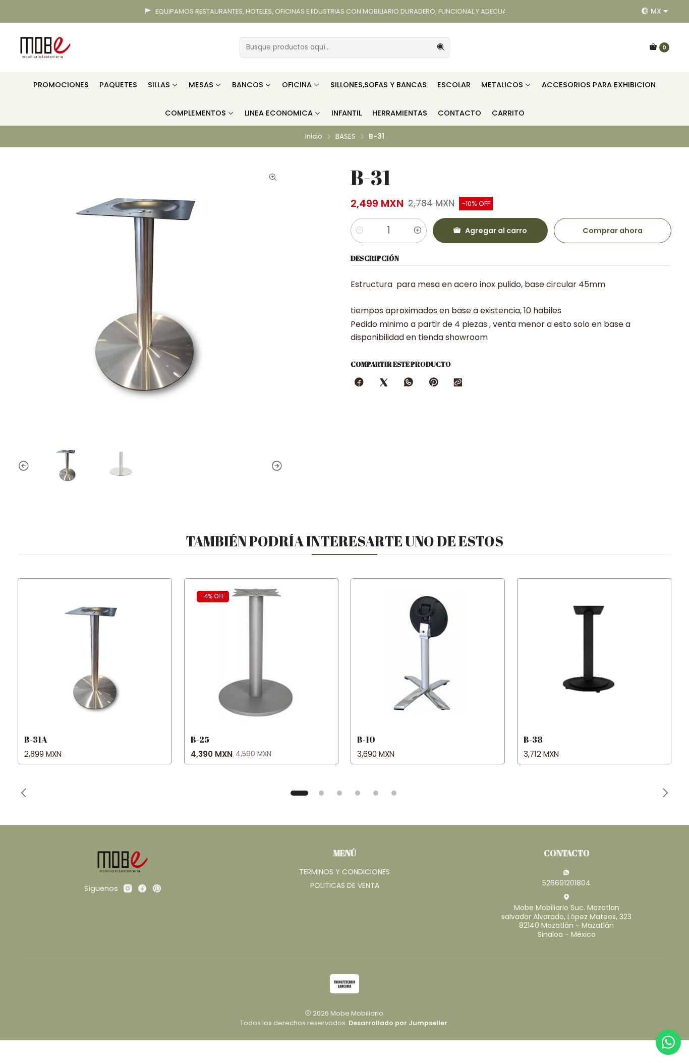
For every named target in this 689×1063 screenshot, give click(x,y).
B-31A (35, 739)
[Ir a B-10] (427, 655)
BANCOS (247, 85)
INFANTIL (346, 113)
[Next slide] (275, 466)
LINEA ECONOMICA (279, 113)
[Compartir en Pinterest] (433, 383)
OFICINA (297, 85)
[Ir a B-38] (594, 655)
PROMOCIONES (61, 85)
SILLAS (159, 85)
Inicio (313, 136)
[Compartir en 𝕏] (383, 383)
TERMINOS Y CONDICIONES (344, 872)
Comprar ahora (613, 231)
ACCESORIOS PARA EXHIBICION (599, 85)
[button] (299, 793)
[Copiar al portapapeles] (458, 383)
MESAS (201, 85)
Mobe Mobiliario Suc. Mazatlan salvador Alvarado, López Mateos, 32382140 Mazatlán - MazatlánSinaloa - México (566, 921)
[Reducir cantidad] (359, 230)
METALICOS (502, 85)
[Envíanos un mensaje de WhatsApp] (668, 1042)
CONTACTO (459, 113)
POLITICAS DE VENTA (344, 885)
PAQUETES (118, 85)
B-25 (200, 739)
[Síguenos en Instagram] (128, 888)
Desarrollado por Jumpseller (398, 1023)
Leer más (476, 11)
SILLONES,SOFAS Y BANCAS (378, 85)
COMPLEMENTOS (195, 113)
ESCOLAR (454, 85)
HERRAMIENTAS (399, 113)
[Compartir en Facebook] (359, 383)
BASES (345, 136)
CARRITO (508, 113)
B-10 (366, 739)
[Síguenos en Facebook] (142, 888)
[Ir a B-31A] (94, 655)
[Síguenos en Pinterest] (156, 888)
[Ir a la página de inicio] (45, 47)
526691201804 (566, 883)
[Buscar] (440, 47)
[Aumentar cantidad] (417, 230)
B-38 (533, 739)
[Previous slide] (25, 466)
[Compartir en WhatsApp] (408, 383)
